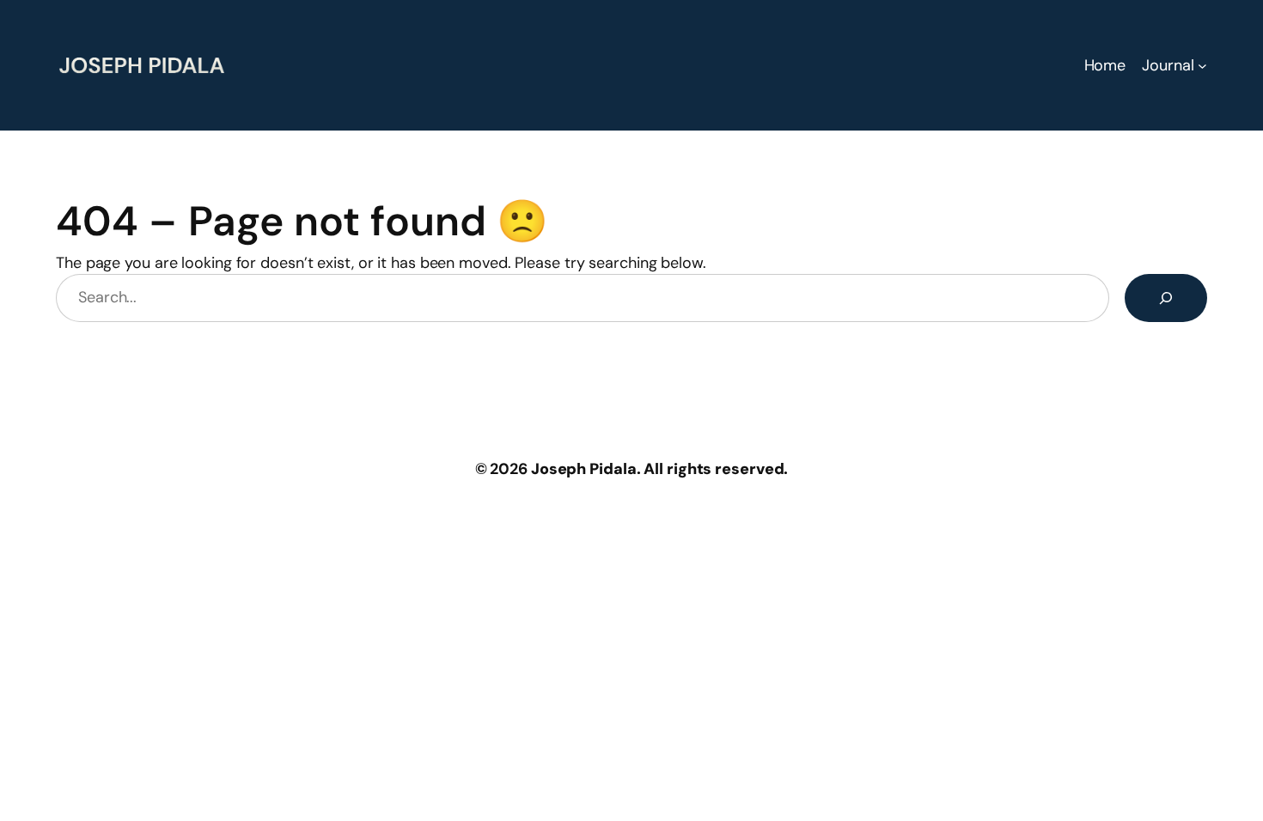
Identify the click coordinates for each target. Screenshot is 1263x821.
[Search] (1166, 298)
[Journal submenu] (1202, 65)
